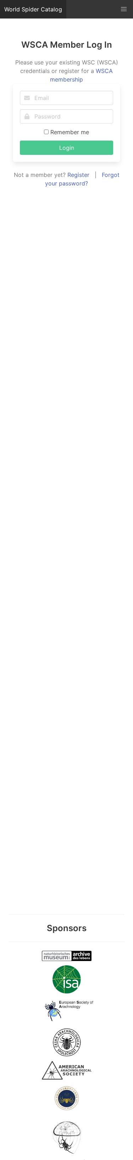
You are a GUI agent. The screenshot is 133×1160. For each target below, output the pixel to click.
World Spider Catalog (33, 9)
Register (78, 174)
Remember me (69, 132)
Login (66, 147)
